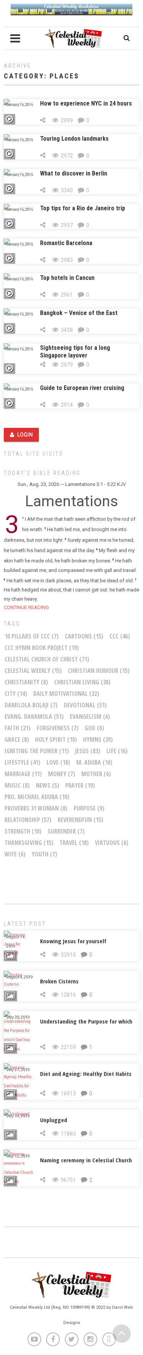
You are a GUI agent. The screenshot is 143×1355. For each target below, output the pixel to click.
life (117, 751)
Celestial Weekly (33, 670)
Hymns (98, 739)
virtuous (112, 842)
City (16, 693)
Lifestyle (22, 762)
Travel (74, 842)
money (61, 774)
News (47, 785)
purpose (89, 808)
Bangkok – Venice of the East (78, 313)
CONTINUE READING (26, 607)
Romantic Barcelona (66, 243)
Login (25, 435)
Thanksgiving (29, 842)
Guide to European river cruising (82, 388)
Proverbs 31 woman (36, 808)
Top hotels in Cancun (67, 277)
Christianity (26, 682)
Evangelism (90, 716)
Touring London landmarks (74, 138)
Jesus (87, 751)
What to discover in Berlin (73, 173)
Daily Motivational (66, 693)
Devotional (85, 705)
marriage (23, 774)
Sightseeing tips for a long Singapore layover (75, 351)
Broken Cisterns (59, 981)
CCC (119, 636)
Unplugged (53, 1120)
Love (58, 762)
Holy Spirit (56, 739)
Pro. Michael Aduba (37, 797)
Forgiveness (58, 728)
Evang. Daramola (34, 716)
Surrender (66, 831)
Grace (17, 739)
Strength (23, 831)
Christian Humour (99, 670)
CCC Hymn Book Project (42, 647)
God (94, 728)
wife (15, 854)
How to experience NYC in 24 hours (86, 103)
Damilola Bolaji (31, 705)
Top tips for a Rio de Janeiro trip (82, 208)
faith (18, 728)
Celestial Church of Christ (47, 659)
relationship (28, 820)
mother (96, 774)
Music (17, 785)
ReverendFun (80, 820)
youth (44, 854)
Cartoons (84, 636)
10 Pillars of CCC (32, 636)
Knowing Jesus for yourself (73, 941)
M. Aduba (94, 762)
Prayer (80, 785)
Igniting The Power (37, 751)
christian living (82, 682)
